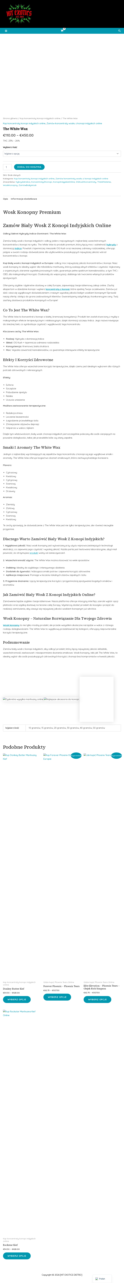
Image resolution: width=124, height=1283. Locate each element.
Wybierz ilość (10, 147)
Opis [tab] (5, 198)
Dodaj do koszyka (29, 167)
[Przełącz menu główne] (6, 31)
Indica (18, 248)
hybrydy (111, 244)
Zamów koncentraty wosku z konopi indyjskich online (74, 123)
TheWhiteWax (104, 182)
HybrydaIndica (23, 182)
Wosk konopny (11, 625)
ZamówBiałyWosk (27, 185)
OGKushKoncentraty (86, 182)
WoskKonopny (10, 185)
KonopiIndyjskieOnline (64, 182)
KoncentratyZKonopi (41, 182)
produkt (34, 552)
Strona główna (10, 118)
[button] (119, 31)
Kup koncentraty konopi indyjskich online (40, 118)
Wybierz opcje (17, 999)
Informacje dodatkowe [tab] (24, 198)
